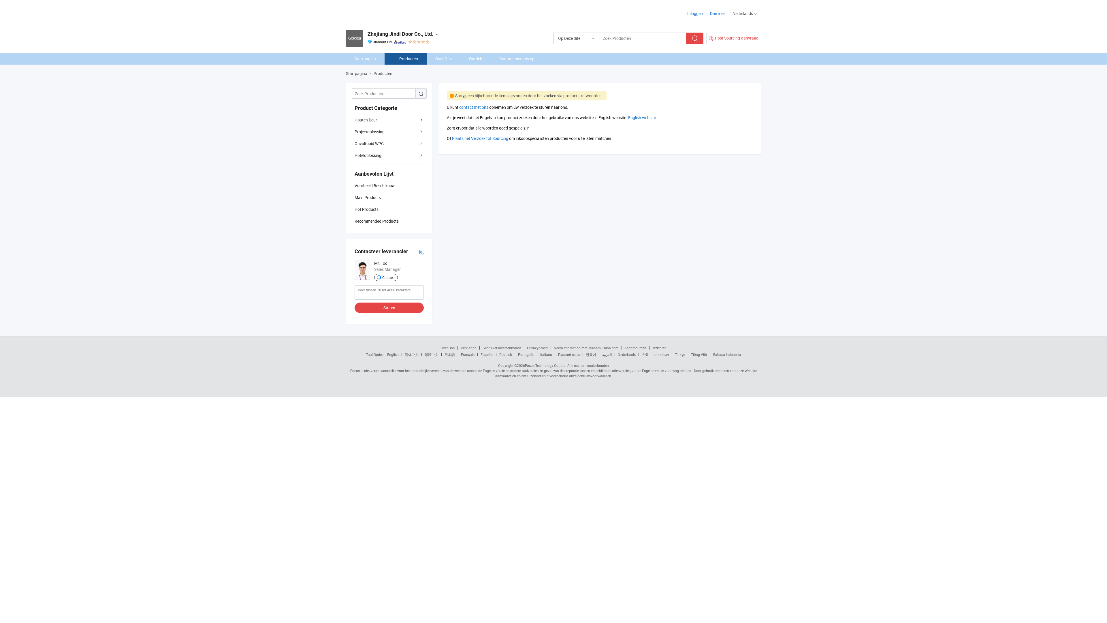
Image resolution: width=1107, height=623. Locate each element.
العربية (607, 354)
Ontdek (475, 58)
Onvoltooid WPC (369, 143)
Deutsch (505, 354)
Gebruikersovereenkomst (502, 348)
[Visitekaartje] (421, 252)
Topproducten (635, 348)
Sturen (389, 307)
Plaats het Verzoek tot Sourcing (480, 138)
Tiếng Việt (699, 354)
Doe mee (717, 13)
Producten (408, 58)
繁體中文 (431, 354)
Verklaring (469, 348)
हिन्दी (645, 354)
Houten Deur (366, 120)
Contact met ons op (516, 58)
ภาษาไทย (661, 354)
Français (468, 354)
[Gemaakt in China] (383, 11)
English (393, 354)
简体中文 (412, 354)
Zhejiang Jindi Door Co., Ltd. (400, 34)
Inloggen (695, 13)
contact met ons (473, 107)
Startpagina (365, 58)
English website (642, 117)
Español (487, 354)
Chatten (388, 277)
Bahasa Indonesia (727, 354)
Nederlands (627, 354)
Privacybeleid (537, 348)
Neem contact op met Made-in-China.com (586, 348)
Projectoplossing (370, 131)
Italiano (546, 354)
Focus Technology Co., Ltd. (545, 365)
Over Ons (443, 58)
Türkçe (680, 354)
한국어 (591, 354)
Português (526, 354)
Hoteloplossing (368, 155)
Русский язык (569, 354)
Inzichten (659, 348)
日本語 (450, 354)
